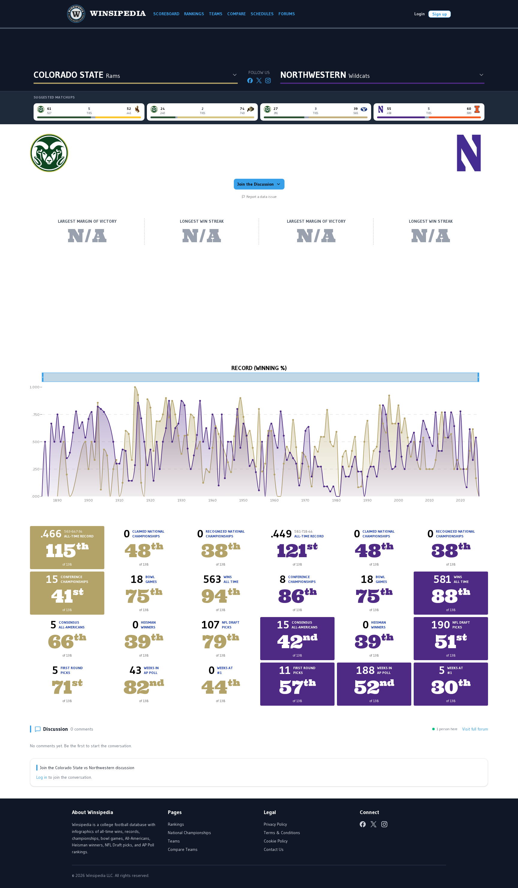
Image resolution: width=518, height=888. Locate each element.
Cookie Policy (275, 841)
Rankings (176, 824)
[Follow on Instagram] (268, 80)
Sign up (439, 14)
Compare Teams (183, 849)
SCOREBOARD (166, 13)
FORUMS (286, 13)
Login (419, 13)
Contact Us (274, 849)
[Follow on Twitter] (259, 80)
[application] (259, 439)
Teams (174, 841)
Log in (41, 777)
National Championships (189, 832)
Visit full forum (475, 729)
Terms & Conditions (282, 832)
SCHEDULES (262, 13)
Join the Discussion (255, 184)
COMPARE (236, 13)
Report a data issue (261, 196)
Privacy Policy (275, 824)
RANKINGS (194, 13)
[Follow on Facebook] (250, 80)
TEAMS (215, 13)
